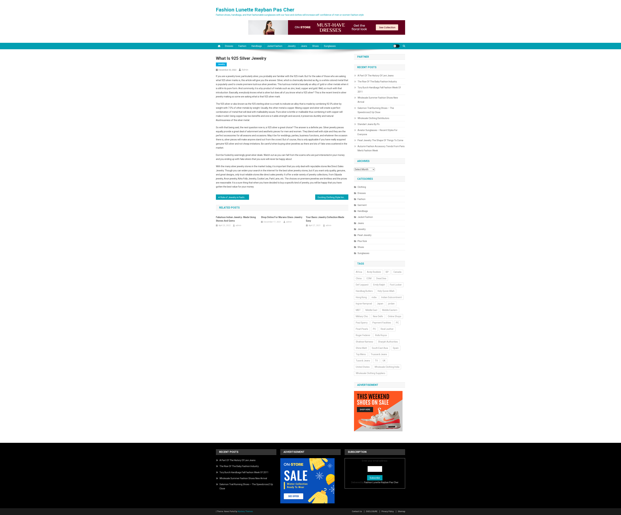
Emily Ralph (379, 284)
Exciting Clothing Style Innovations (333, 197)
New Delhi (378, 316)
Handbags (256, 46)
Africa (359, 272)
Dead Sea (381, 278)
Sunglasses (330, 46)
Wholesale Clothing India (387, 367)
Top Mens (361, 354)
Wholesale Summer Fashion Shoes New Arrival (378, 99)
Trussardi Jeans (379, 354)
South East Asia (380, 348)
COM (368, 278)
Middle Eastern (389, 310)
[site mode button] (396, 46)
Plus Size (362, 241)
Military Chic (362, 316)
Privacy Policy (387, 511)
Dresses (229, 46)
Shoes (315, 46)
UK (384, 360)
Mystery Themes (245, 511)
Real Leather (387, 329)
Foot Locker (396, 284)
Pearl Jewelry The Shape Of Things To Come (380, 140)
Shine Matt (361, 348)
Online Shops (394, 316)
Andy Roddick (374, 272)
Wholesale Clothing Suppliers (370, 373)
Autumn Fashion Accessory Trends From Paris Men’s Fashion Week (381, 148)
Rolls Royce (381, 335)
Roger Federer (363, 335)
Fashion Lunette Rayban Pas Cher (255, 10)
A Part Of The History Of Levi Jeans (376, 75)
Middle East (371, 310)
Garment (362, 205)
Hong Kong (361, 297)
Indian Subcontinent (391, 297)
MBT (358, 310)
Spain (396, 348)
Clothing (362, 187)
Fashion (242, 46)
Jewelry (292, 46)
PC (397, 322)
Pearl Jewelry (364, 235)
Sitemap (401, 511)
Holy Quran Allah (386, 291)
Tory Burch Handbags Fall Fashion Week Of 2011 (379, 89)
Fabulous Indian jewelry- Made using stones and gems (236, 219)
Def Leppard (362, 284)
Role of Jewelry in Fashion (233, 197)
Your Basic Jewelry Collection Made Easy (325, 219)
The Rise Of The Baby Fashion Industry (377, 81)
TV (376, 360)
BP (387, 272)
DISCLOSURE (371, 511)
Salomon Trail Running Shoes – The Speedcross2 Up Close (376, 110)
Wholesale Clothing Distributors (373, 118)
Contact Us (357, 511)
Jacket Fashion (274, 46)
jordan (391, 303)
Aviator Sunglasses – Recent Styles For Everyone (378, 132)
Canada (397, 272)
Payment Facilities (381, 322)
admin (245, 69)
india (374, 297)
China (359, 278)
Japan (380, 303)
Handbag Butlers (364, 291)
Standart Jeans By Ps (369, 124)
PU (374, 329)
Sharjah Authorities (388, 341)
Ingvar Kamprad (364, 303)
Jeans (304, 46)
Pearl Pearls (362, 329)
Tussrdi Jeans (363, 360)
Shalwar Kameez (364, 341)
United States (363, 367)
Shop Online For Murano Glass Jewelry (281, 217)
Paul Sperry (362, 322)
